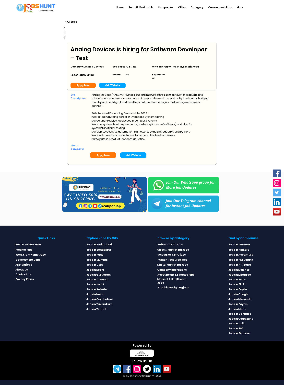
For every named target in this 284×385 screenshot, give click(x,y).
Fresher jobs (23, 250)
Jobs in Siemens (239, 333)
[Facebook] (277, 173)
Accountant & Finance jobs (175, 275)
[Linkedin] (277, 202)
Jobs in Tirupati (96, 309)
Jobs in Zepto (237, 289)
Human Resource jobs (172, 260)
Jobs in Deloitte (239, 270)
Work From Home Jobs (30, 255)
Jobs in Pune (95, 255)
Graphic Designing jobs (173, 287)
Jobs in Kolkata (96, 289)
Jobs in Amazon (239, 244)
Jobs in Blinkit (237, 284)
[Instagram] (277, 183)
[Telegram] (117, 369)
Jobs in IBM (235, 328)
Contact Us (23, 274)
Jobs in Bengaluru (98, 250)
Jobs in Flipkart (238, 250)
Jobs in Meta (237, 309)
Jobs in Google (238, 294)
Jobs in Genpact (239, 314)
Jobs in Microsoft (240, 299)
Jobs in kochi (95, 284)
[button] (165, 7)
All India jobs (23, 265)
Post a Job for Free (28, 244)
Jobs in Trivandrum (99, 304)
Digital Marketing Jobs (172, 265)
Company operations (172, 270)
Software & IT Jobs (170, 244)
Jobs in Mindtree (239, 275)
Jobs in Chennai (97, 279)
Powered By (142, 345)
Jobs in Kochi (95, 270)
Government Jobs (27, 260)
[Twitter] (277, 192)
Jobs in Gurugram (98, 275)
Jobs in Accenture (240, 255)
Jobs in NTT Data (239, 265)
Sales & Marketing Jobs (173, 250)
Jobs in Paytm (238, 304)
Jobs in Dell (236, 323)
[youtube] (277, 211)
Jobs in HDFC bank (240, 260)
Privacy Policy (24, 279)
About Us (21, 270)
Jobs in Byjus (237, 279)
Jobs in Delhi (94, 265)
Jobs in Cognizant (240, 319)
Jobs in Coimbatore (99, 299)
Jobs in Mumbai (96, 260)
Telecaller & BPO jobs (171, 255)
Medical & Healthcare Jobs (172, 281)
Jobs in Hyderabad (99, 244)
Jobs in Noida (95, 294)
